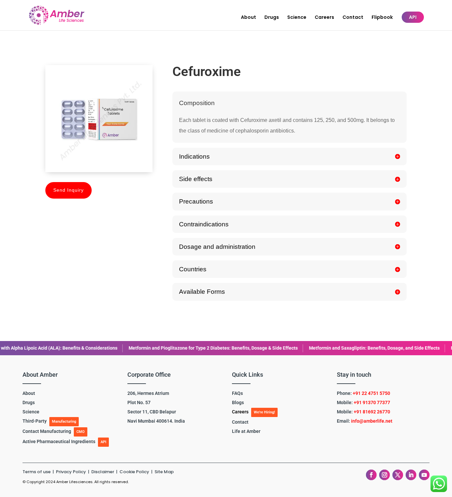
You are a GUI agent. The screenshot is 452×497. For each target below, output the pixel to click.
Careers (324, 17)
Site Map (164, 472)
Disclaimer (103, 472)
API (413, 17)
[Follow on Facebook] (371, 475)
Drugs (271, 17)
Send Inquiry (68, 190)
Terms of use (37, 472)
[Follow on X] (397, 475)
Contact (352, 17)
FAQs (237, 393)
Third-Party (35, 421)
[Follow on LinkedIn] (411, 475)
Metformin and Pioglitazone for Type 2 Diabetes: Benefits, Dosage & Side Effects (163, 348)
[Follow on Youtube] (424, 475)
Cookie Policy (134, 472)
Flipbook (382, 17)
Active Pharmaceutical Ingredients (59, 441)
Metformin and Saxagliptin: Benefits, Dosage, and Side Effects (324, 348)
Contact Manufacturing (47, 431)
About (248, 17)
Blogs (238, 402)
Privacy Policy (71, 472)
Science (296, 17)
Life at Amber (246, 431)
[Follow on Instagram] (384, 475)
